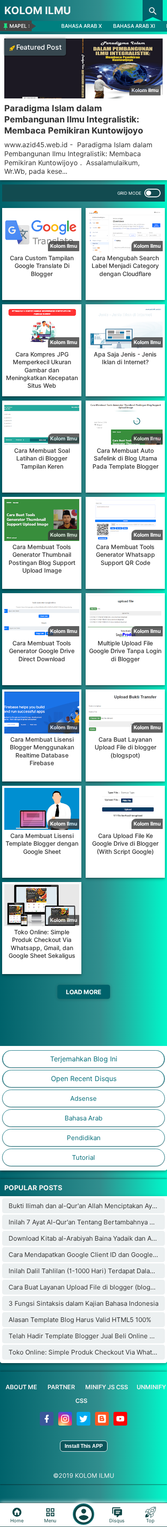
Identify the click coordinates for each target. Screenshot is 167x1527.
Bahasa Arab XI (134, 26)
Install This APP (84, 1446)
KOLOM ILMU (37, 10)
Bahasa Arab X (81, 26)
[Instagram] (65, 1423)
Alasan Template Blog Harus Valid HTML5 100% (80, 1320)
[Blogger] (102, 1423)
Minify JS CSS (106, 1386)
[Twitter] (84, 1423)
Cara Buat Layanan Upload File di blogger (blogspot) (87, 1287)
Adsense (83, 1098)
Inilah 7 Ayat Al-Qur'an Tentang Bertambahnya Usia (86, 1222)
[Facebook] (47, 1423)
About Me (21, 1386)
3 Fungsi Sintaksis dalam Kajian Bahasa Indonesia (83, 1303)
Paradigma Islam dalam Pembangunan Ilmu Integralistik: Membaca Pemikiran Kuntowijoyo (73, 119)
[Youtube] (120, 1423)
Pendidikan (84, 1138)
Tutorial (83, 1157)
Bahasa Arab (83, 1118)
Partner (61, 1386)
